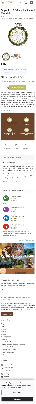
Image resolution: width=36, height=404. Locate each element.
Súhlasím (17, 399)
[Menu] (32, 3)
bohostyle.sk (8, 374)
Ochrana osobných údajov (8, 350)
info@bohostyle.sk (9, 365)
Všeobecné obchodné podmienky (11, 347)
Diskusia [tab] (18, 157)
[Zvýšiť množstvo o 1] (8, 86)
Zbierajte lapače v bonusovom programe (13, 344)
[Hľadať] (21, 3)
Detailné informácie (7, 110)
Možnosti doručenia (28, 82)
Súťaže (3, 355)
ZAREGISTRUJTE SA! (26, 310)
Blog (2, 324)
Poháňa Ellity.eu (5, 72)
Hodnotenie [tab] (11, 157)
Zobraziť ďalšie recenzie (26, 240)
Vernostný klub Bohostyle (8, 342)
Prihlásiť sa (7, 314)
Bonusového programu (19, 70)
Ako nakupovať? (6, 337)
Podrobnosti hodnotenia (25, 18)
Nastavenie (17, 392)
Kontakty (3, 332)
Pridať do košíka (19, 87)
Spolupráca (4, 339)
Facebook (7, 371)
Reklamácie (4, 334)
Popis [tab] (4, 157)
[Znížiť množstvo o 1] (8, 88)
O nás (2, 326)
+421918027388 (8, 368)
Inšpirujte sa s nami (20, 255)
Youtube (6, 377)
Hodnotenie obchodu (7, 352)
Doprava (3, 329)
